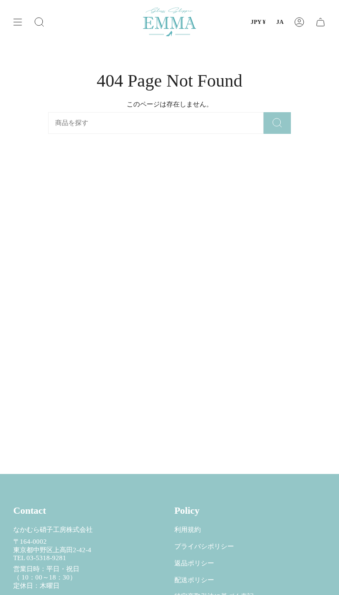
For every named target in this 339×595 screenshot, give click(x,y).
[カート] (320, 22)
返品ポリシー (194, 563)
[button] (39, 22)
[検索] (277, 123)
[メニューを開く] (17, 22)
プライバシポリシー (204, 546)
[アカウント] (299, 22)
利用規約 (187, 529)
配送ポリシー (194, 580)
